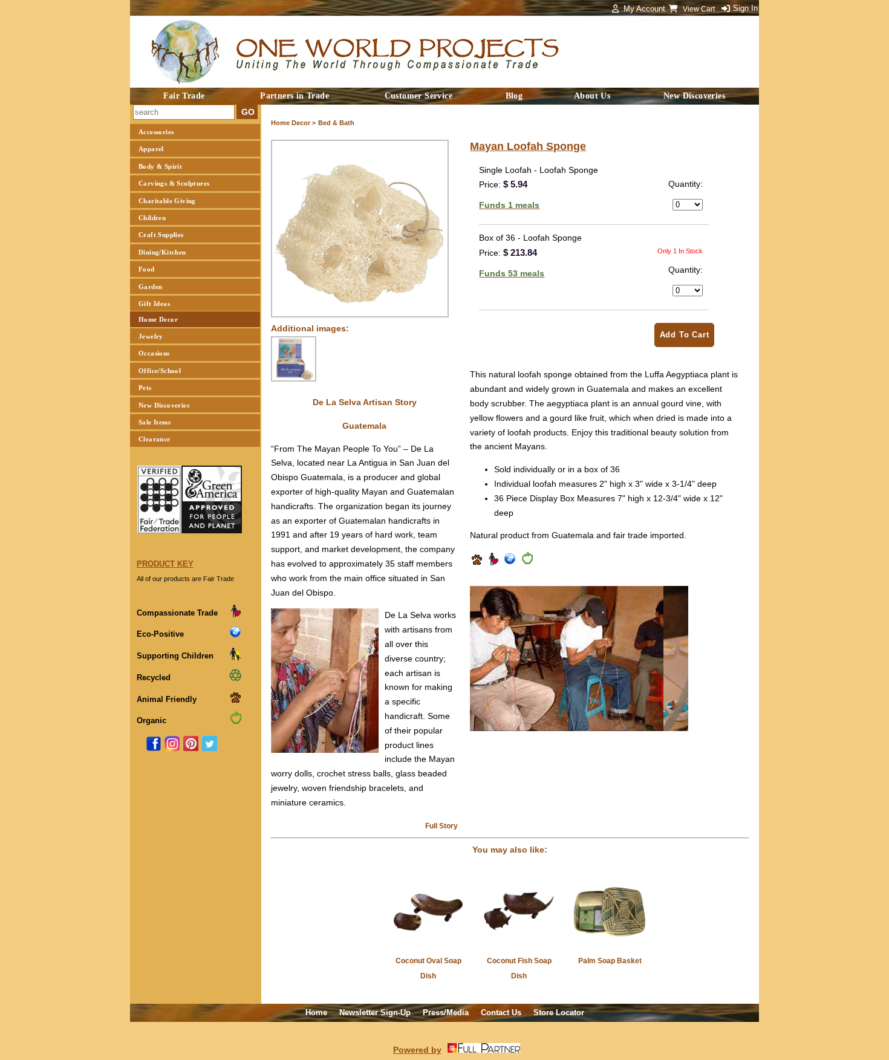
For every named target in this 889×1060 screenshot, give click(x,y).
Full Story (441, 826)
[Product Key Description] (235, 615)
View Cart (700, 9)
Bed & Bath (336, 122)
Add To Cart (684, 334)
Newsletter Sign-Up (375, 1012)
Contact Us (501, 1012)
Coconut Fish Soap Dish (519, 968)
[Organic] (526, 563)
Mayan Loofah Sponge (528, 146)
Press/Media (446, 1012)
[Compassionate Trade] (493, 563)
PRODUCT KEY (165, 563)
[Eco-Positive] (510, 563)
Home (316, 1012)
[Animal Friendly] (476, 563)
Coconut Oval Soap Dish (428, 968)
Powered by (417, 1050)
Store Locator (558, 1012)
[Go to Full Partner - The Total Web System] (484, 1050)
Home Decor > (293, 122)
